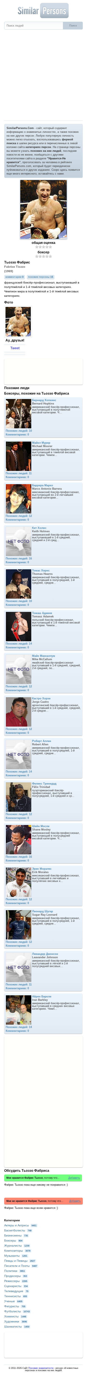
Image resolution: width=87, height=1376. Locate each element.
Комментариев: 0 (17, 434)
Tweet (14, 348)
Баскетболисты (17, 1230)
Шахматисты (16, 1326)
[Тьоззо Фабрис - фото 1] (18, 336)
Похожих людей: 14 (19, 643)
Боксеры (13, 1240)
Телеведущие (16, 1291)
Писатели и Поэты (20, 1265)
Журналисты (16, 1245)
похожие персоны (40, 276)
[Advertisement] (43, 75)
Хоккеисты (15, 1316)
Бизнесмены (16, 1235)
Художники (15, 1321)
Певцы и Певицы (19, 1260)
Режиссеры (15, 1281)
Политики (14, 1271)
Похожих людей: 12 (19, 516)
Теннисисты (15, 1296)
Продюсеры (15, 1276)
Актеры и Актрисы (20, 1225)
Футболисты (17, 1311)
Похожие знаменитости (40, 1368)
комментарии (14, 276)
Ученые (13, 1301)
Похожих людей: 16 (19, 558)
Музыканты (15, 1255)
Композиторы (17, 1250)
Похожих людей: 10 (19, 430)
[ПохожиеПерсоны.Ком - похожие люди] (43, 10)
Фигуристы (14, 1306)
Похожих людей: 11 (19, 473)
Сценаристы (16, 1286)
